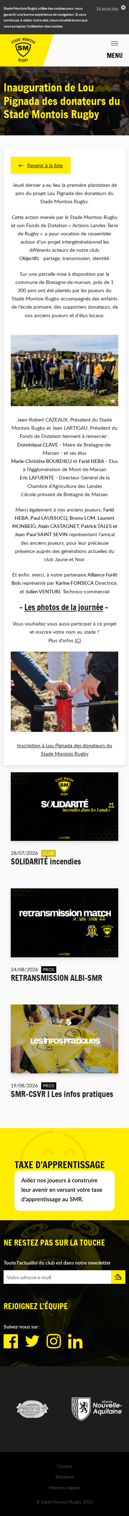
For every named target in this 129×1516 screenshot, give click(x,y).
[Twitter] (32, 1341)
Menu (115, 55)
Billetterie (64, 1477)
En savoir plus (107, 8)
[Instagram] (54, 1341)
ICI (78, 640)
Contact (64, 1466)
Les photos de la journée (63, 607)
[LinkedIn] (75, 1341)
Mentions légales (64, 1487)
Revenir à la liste (45, 165)
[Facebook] (11, 1341)
